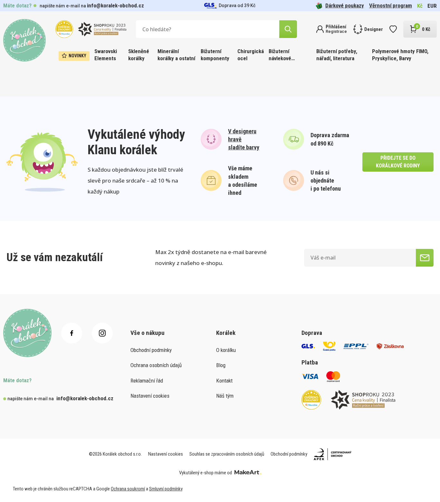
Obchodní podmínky (151, 350)
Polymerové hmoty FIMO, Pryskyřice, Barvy (400, 55)
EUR (432, 6)
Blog (220, 365)
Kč (420, 6)
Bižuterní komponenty (215, 55)
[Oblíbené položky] (393, 29)
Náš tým (225, 396)
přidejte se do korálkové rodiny (398, 162)
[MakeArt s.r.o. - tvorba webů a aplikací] (247, 473)
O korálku (226, 350)
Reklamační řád (146, 380)
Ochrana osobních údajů (156, 365)
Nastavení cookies (149, 396)
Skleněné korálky (138, 55)
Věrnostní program (390, 5)
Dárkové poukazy (344, 5)
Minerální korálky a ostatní (176, 55)
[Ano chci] (425, 258)
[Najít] (288, 29)
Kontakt (224, 380)
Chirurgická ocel (250, 55)
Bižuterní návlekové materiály (280, 55)
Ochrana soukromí (128, 489)
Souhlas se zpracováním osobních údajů (226, 454)
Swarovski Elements (105, 55)
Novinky (77, 55)
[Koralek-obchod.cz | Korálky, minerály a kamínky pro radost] (24, 40)
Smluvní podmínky (166, 489)
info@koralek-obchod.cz (115, 5)
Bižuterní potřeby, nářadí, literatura (336, 55)
